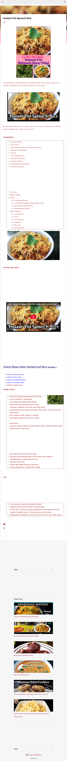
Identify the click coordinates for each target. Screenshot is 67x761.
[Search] (65, 2)
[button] (4, 22)
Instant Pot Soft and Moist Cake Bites (23, 655)
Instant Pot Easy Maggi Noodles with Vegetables (26, 636)
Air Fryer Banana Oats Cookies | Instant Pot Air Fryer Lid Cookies (31, 694)
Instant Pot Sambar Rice (14, 385)
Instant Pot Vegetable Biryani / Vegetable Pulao (26, 616)
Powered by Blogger (34, 755)
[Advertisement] (37, 179)
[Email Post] (4, 524)
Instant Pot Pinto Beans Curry (21, 675)
